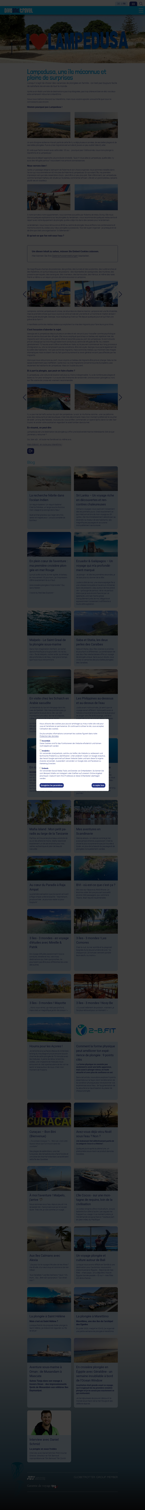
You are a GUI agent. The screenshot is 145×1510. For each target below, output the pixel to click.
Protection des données (49, 736)
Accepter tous (98, 785)
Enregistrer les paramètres (52, 785)
